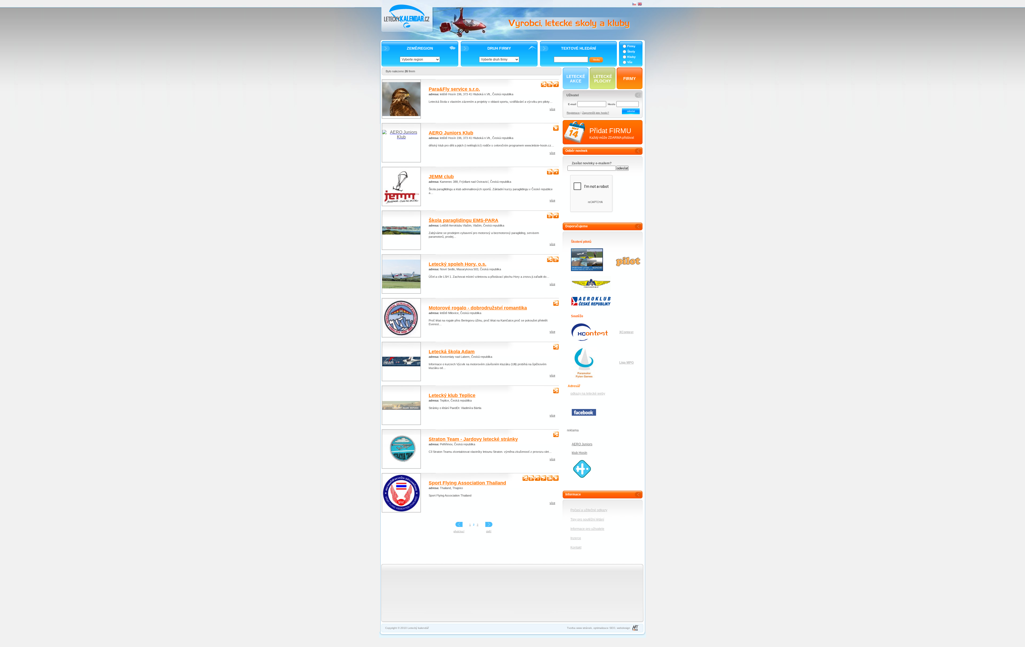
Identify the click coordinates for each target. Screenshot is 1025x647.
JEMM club (441, 176)
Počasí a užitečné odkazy (588, 510)
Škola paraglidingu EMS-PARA (463, 220)
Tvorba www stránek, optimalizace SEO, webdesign (598, 627)
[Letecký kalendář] (407, 16)
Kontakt (575, 547)
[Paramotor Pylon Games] (589, 347)
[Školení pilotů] (589, 248)
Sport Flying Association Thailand (467, 483)
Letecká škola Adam (452, 351)
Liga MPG (626, 362)
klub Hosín (579, 453)
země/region (420, 48)
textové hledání (578, 48)
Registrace (573, 112)
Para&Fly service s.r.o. (454, 89)
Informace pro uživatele (587, 529)
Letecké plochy (602, 78)
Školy (631, 51)
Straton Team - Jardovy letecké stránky (473, 439)
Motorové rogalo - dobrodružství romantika (478, 308)
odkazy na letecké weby (587, 393)
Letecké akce (575, 78)
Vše (629, 62)
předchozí (459, 531)
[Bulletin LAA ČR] (589, 284)
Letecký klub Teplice (452, 395)
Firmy (631, 46)
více (552, 109)
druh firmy (499, 48)
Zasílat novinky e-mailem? (592, 163)
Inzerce (575, 538)
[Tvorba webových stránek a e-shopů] (635, 628)
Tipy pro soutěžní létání (587, 519)
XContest (626, 332)
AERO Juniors (582, 444)
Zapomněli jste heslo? (595, 112)
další (488, 531)
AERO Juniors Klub (451, 133)
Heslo (611, 104)
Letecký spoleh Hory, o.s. (457, 264)
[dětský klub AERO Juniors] (582, 477)
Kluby (631, 56)
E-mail (572, 104)
